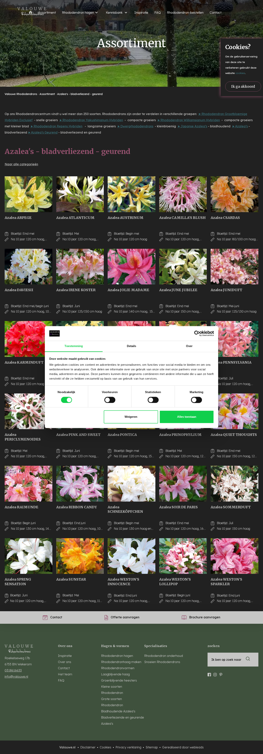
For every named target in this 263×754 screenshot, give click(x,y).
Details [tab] (131, 346)
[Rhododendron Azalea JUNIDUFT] (234, 267)
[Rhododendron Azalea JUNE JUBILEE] (183, 267)
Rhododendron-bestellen (185, 12)
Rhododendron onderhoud (163, 656)
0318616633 (13, 670)
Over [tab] (189, 346)
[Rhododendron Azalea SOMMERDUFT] (234, 484)
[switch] (109, 400)
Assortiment (47, 94)
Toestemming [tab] (73, 346)
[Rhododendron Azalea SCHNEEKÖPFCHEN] (131, 484)
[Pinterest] (221, 673)
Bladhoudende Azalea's (118, 711)
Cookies (106, 747)
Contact (215, 12)
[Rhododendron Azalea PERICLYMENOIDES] (28, 411)
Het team (65, 674)
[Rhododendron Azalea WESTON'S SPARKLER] (234, 556)
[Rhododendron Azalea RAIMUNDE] (28, 484)
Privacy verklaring (129, 747)
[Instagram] (215, 673)
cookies (240, 73)
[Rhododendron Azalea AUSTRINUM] (131, 194)
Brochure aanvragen (204, 617)
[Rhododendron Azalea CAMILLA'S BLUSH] (183, 194)
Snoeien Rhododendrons (162, 662)
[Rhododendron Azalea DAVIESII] (28, 267)
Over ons (64, 662)
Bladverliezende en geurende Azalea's (122, 720)
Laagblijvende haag (115, 674)
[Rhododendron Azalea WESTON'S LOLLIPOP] (183, 556)
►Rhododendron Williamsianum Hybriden (188, 120)
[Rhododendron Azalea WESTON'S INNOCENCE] (131, 556)
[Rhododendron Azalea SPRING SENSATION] (28, 556)
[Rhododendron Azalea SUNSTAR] (80, 556)
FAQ (157, 12)
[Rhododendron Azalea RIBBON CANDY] (80, 484)
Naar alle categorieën (21, 164)
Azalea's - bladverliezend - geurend (80, 94)
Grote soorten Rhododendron (112, 702)
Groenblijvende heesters (119, 680)
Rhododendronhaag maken (121, 662)
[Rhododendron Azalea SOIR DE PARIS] (183, 484)
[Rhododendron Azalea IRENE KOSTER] (80, 267)
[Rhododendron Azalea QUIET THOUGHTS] (234, 411)
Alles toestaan (186, 417)
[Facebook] (209, 673)
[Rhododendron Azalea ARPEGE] (28, 194)
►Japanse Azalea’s (192, 126)
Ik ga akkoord (243, 86)
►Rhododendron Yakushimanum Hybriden (91, 120)
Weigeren (131, 417)
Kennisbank (114, 12)
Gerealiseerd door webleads (183, 747)
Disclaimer (88, 747)
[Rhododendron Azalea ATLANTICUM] (80, 194)
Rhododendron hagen (78, 12)
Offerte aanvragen (124, 617)
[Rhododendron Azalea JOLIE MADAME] (131, 267)
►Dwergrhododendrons (135, 126)
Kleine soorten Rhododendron (112, 690)
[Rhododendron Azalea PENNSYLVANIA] (234, 339)
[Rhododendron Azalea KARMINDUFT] (28, 339)
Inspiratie (141, 12)
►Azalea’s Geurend (43, 132)
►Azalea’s (240, 126)
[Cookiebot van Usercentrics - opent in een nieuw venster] (197, 333)
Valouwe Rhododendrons (21, 94)
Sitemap (152, 747)
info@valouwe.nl (16, 676)
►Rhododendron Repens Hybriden (56, 126)
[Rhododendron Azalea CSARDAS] (234, 194)
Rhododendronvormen (117, 668)
